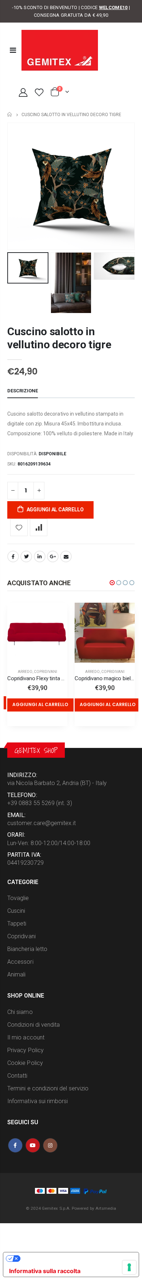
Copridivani (45, 672)
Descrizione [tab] (22, 390)
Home (10, 114)
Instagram (50, 1145)
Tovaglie (18, 898)
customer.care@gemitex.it (41, 823)
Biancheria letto (27, 949)
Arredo (25, 672)
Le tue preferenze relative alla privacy (74, 1258)
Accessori (20, 961)
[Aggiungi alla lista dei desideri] (19, 527)
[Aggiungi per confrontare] (38, 527)
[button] (112, 582)
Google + (53, 556)
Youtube (32, 1145)
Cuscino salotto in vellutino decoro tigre (59, 338)
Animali (16, 974)
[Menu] (13, 50)
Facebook (13, 556)
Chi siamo (20, 1011)
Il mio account (25, 1037)
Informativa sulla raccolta (44, 1271)
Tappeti (16, 923)
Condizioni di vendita (33, 1024)
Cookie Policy (25, 1062)
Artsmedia (106, 1208)
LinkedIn (40, 556)
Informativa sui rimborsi (37, 1101)
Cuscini (16, 910)
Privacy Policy (25, 1050)
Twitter (26, 556)
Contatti (17, 1075)
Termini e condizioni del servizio (47, 1088)
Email (66, 556)
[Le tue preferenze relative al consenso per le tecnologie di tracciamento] (129, 1267)
